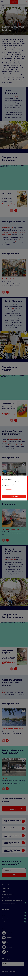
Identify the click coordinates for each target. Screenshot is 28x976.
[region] (14, 488)
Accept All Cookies (14, 496)
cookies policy (8, 489)
